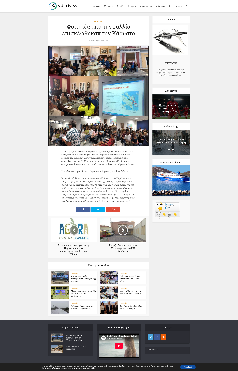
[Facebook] (157, 337)
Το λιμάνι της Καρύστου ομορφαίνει (76, 347)
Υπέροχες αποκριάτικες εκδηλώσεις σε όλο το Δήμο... (130, 279)
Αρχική (97, 6)
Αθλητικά (160, 6)
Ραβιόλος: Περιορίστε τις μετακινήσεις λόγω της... (82, 307)
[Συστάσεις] (170, 40)
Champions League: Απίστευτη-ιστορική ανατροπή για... (171, 108)
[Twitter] (150, 337)
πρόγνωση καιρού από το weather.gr (167, 218)
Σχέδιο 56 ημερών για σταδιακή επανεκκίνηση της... (171, 142)
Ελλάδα (120, 6)
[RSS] (163, 337)
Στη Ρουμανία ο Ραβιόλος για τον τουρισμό (131, 307)
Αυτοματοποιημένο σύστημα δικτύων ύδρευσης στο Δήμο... (83, 279)
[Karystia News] (63, 6)
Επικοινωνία (175, 6)
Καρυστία (109, 6)
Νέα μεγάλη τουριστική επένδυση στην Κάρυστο (130, 292)
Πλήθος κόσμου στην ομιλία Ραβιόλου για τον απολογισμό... (83, 293)
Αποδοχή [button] (188, 367)
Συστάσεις (171, 62)
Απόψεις (132, 6)
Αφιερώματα (146, 6)
